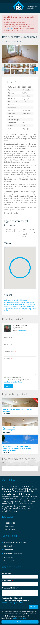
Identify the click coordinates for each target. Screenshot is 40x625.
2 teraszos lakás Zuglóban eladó (12, 487)
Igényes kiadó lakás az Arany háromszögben (14, 429)
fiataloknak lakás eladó (12, 302)
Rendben (20, 622)
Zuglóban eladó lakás (27, 306)
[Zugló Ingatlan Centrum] (25, 6)
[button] (20, 267)
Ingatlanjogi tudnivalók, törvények (16, 542)
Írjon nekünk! (9, 526)
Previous (4, 69)
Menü (4, 7)
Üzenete (8, 359)
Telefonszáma (10, 351)
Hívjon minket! (10, 529)
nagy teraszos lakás (9, 499)
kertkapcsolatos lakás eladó (26, 497)
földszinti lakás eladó (8, 497)
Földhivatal (8, 546)
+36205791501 (10, 523)
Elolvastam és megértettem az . (16, 381)
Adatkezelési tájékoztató (13, 377)
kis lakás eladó (9, 304)
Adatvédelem (8, 550)
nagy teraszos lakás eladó (26, 499)
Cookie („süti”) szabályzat (13, 561)
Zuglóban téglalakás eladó (17, 506)
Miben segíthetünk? (10, 588)
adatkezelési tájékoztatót (13, 382)
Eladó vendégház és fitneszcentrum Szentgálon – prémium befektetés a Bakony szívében (17, 448)
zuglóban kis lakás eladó (12, 309)
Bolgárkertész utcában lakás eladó (16, 300)
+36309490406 (22, 330)
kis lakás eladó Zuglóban (23, 304)
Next (36, 69)
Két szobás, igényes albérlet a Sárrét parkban (17, 410)
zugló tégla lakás (10, 508)
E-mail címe (9, 344)
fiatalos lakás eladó (27, 302)
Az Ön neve (9, 337)
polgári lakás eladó (8, 501)
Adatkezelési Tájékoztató (13, 553)
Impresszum (8, 557)
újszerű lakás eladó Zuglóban (17, 510)
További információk (19, 618)
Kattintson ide (8, 28)
